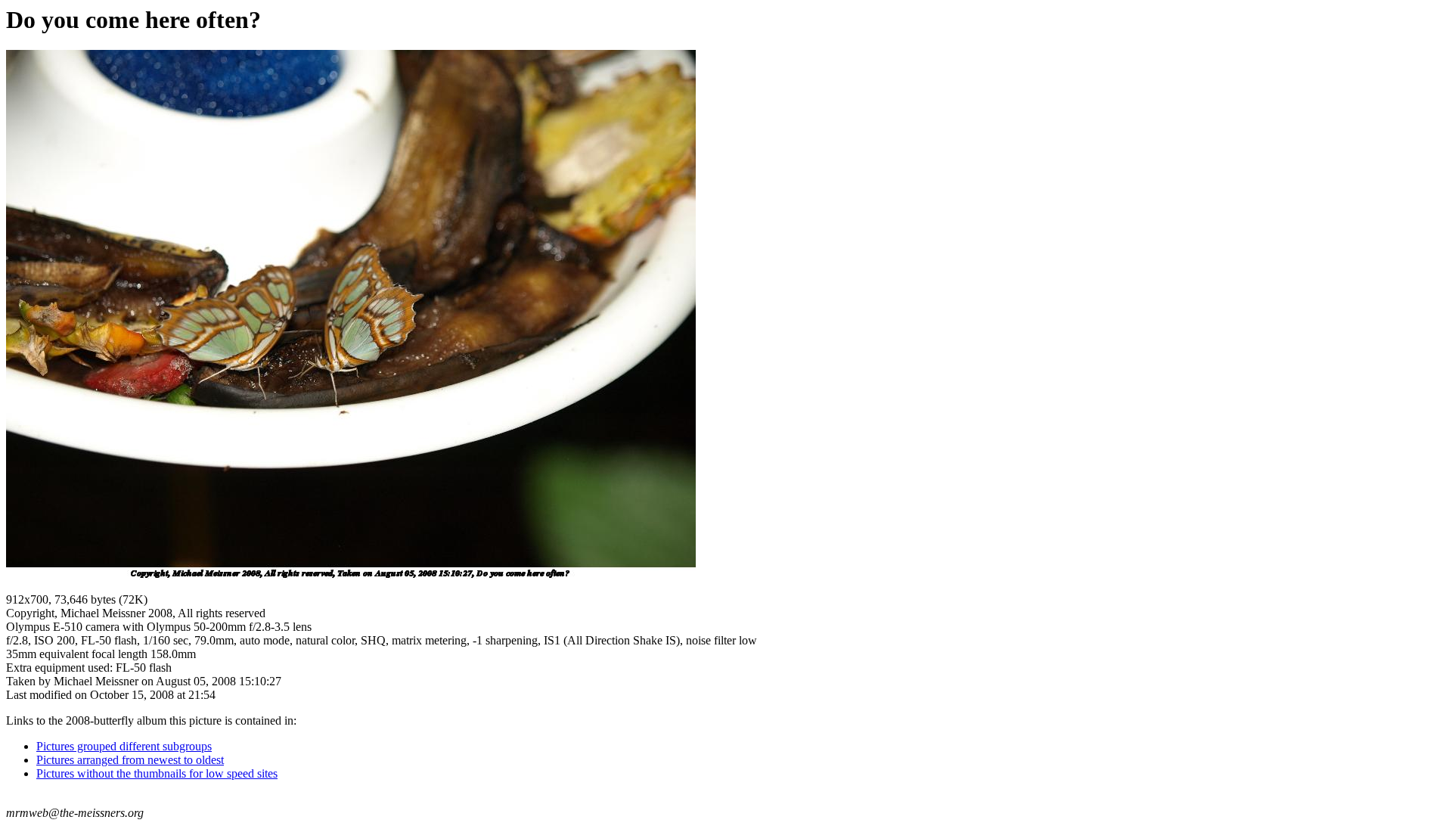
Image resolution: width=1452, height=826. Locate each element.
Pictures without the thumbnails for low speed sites (157, 773)
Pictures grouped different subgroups (124, 746)
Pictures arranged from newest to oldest (130, 759)
